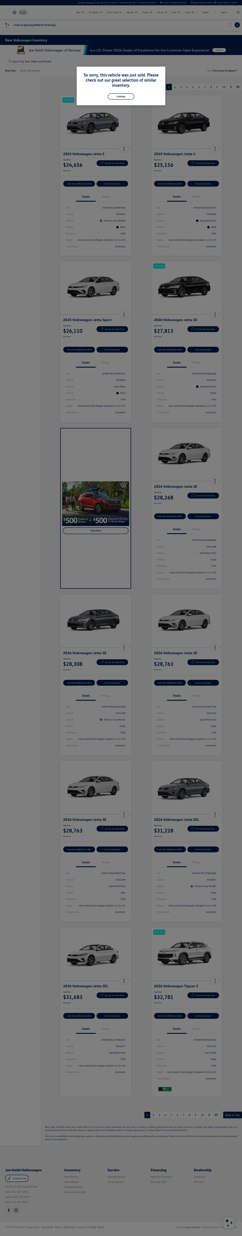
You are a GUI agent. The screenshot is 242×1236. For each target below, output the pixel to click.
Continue (121, 96)
